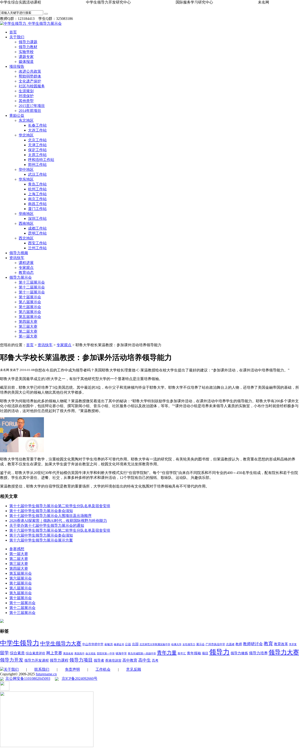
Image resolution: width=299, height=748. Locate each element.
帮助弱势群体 (30, 76)
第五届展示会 (30, 317)
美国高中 (79, 653)
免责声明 (72, 669)
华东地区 (26, 179)
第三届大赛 (28, 326)
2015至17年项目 (32, 106)
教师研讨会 (253, 644)
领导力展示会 (20, 277)
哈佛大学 (176, 644)
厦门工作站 (37, 209)
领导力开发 (11, 660)
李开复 (293, 644)
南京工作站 (37, 199)
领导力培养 (258, 653)
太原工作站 (37, 155)
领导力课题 (28, 42)
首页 (13, 32)
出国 (135, 644)
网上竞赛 (54, 653)
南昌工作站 (37, 204)
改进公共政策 (30, 71)
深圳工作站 (37, 219)
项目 (205, 653)
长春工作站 (37, 125)
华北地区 (26, 135)
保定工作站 (37, 150)
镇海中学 (121, 653)
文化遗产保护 (30, 81)
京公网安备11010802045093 (27, 678)
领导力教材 (28, 47)
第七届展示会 (30, 307)
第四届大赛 (28, 322)
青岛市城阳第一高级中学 (142, 653)
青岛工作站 (37, 184)
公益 (128, 644)
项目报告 (16, 66)
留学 (4, 652)
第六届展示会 (30, 312)
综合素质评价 (35, 653)
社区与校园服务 (32, 86)
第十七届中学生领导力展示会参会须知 (41, 511)
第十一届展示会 (32, 292)
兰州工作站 (37, 248)
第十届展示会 (30, 297)
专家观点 (26, 268)
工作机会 (103, 669)
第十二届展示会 (32, 287)
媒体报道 (26, 62)
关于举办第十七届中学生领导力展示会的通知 (46, 525)
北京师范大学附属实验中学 (154, 644)
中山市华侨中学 (92, 644)
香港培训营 (113, 660)
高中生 (144, 660)
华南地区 (26, 214)
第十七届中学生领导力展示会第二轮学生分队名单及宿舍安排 (59, 506)
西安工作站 (37, 243)
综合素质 (17, 653)
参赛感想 (16, 549)
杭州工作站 (37, 189)
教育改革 (281, 644)
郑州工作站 (37, 165)
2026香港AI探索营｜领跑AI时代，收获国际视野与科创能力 (58, 521)
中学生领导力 (19, 643)
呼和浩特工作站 (41, 160)
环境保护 (26, 96)
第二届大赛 (28, 331)
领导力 (219, 652)
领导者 (99, 660)
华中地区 (26, 169)
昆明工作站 (37, 233)
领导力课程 (59, 660)
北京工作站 (37, 140)
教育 (268, 643)
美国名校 (68, 653)
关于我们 (16, 37)
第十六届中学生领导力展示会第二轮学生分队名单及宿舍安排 (59, 530)
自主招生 (90, 653)
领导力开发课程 (36, 660)
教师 (238, 644)
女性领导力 (188, 644)
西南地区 (26, 223)
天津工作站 (37, 145)
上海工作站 (37, 194)
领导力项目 (81, 660)
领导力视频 (18, 253)
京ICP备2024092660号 (79, 678)
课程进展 (26, 263)
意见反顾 (133, 669)
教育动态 (26, 272)
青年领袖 (194, 653)
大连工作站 (37, 130)
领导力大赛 (284, 652)
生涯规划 (26, 91)
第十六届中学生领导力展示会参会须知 (41, 535)
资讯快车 (16, 258)
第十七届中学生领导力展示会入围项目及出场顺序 (50, 516)
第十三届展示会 (32, 282)
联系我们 (41, 669)
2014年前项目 (30, 111)
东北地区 (26, 120)
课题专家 (26, 57)
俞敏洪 (108, 644)
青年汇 (182, 653)
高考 (155, 660)
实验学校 (26, 52)
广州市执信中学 (215, 644)
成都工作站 (37, 228)
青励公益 (16, 116)
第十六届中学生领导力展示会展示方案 (41, 540)
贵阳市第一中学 (106, 653)
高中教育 (129, 660)
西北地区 (26, 238)
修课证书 (119, 644)
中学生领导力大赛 (60, 643)
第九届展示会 (20, 593)
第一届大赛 (28, 336)
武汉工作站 (37, 174)
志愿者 (230, 644)
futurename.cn (46, 674)
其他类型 (26, 101)
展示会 (200, 644)
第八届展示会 (30, 302)
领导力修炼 (239, 653)
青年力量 (167, 652)
